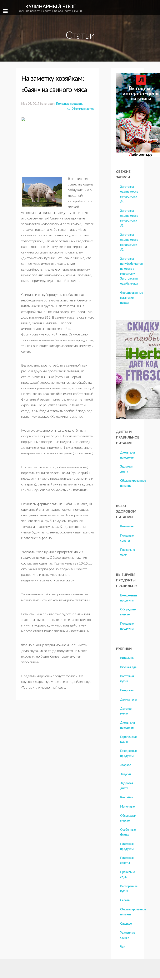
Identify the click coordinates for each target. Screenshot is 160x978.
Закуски (125, 774)
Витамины (127, 526)
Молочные (127, 806)
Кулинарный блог (50, 8)
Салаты (125, 900)
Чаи (122, 946)
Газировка (127, 690)
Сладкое (126, 923)
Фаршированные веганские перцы (131, 297)
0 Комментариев (82, 108)
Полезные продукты (69, 103)
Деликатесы (128, 699)
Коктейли (126, 797)
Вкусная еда (128, 667)
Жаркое (125, 765)
